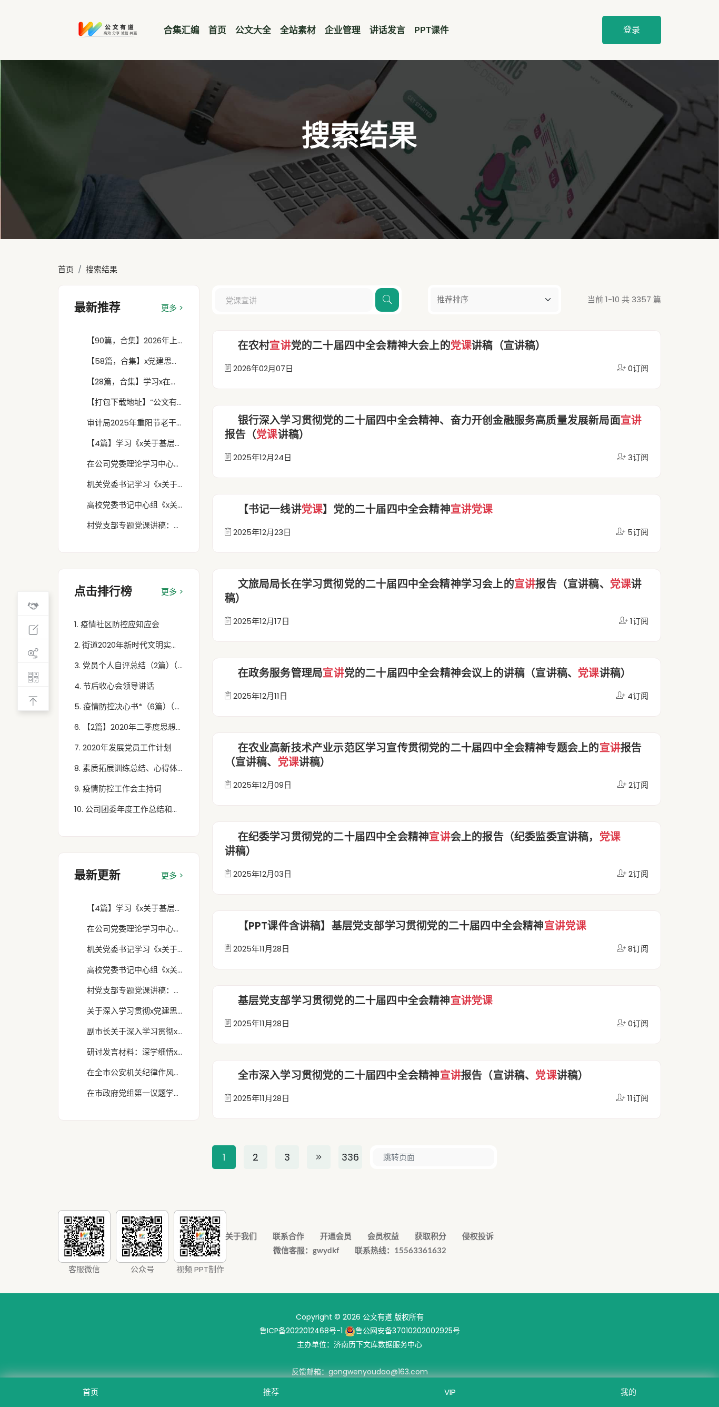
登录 (631, 30)
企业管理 (343, 29)
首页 (217, 29)
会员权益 (383, 1236)
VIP (450, 1392)
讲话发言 (387, 29)
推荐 (271, 1392)
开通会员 (336, 1236)
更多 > (172, 307)
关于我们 (241, 1236)
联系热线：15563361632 (400, 1250)
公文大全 (253, 29)
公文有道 (377, 1317)
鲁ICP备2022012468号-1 (301, 1330)
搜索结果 (101, 269)
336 (350, 1157)
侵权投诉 (478, 1236)
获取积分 (430, 1236)
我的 (628, 1392)
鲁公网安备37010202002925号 (407, 1330)
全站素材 (298, 29)
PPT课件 (431, 29)
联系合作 (288, 1236)
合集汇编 (181, 29)
